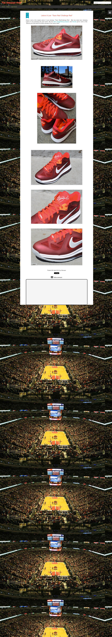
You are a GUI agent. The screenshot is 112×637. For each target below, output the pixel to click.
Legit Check (14, 7)
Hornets (74, 21)
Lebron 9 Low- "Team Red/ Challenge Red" (56, 15)
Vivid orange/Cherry (58, 21)
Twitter (8, 7)
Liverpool (66, 21)
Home (3, 7)
